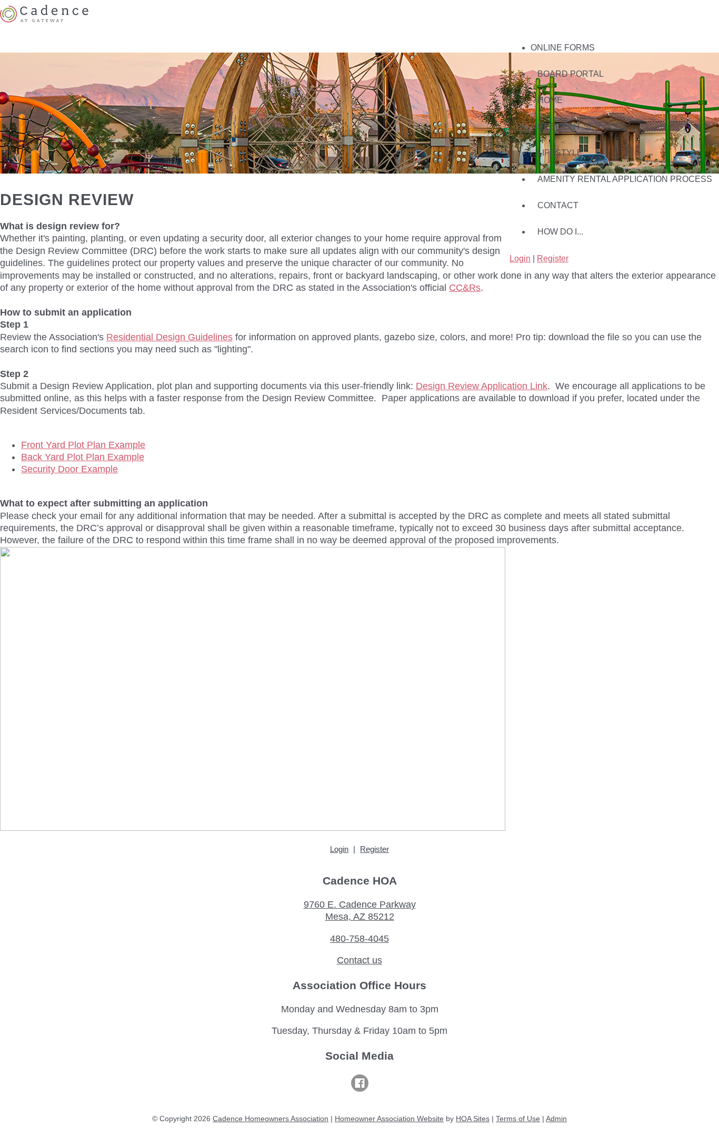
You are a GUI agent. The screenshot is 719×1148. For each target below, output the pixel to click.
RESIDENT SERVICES (582, 126)
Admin (556, 1118)
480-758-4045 (359, 938)
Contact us (359, 960)
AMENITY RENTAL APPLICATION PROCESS (624, 179)
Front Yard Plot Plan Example (83, 445)
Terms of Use (518, 1118)
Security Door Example (69, 469)
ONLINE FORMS (563, 47)
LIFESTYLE (560, 152)
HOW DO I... (560, 231)
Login (520, 258)
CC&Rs (465, 287)
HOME (550, 100)
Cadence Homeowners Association (270, 1118)
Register (552, 258)
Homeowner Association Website (389, 1118)
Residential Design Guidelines (169, 337)
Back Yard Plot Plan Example (82, 457)
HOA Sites (473, 1118)
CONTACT (557, 205)
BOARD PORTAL (570, 73)
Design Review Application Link (481, 386)
